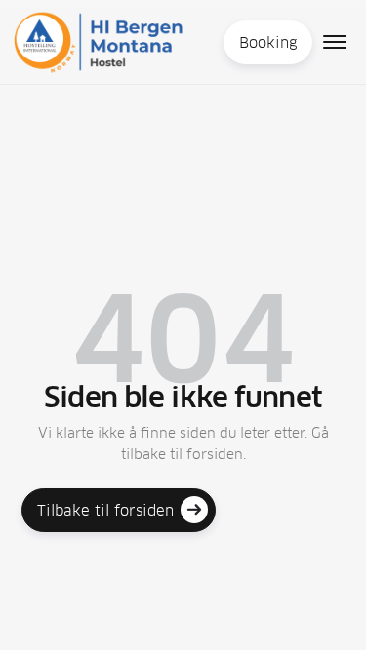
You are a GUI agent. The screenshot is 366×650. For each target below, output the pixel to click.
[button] (334, 42)
